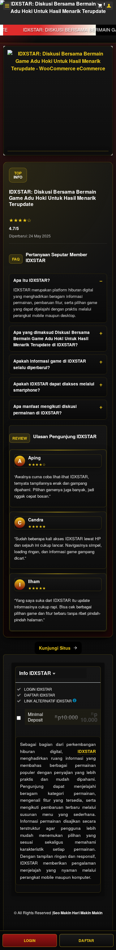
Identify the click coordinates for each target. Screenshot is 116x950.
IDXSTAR (87, 751)
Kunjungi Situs (55, 648)
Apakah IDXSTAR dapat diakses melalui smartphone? (53, 387)
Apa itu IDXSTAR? (31, 280)
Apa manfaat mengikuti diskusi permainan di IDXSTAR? (45, 409)
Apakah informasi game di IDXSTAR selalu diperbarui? (49, 364)
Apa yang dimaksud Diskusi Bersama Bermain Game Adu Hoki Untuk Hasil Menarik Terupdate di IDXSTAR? (51, 338)
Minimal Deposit (62, 716)
